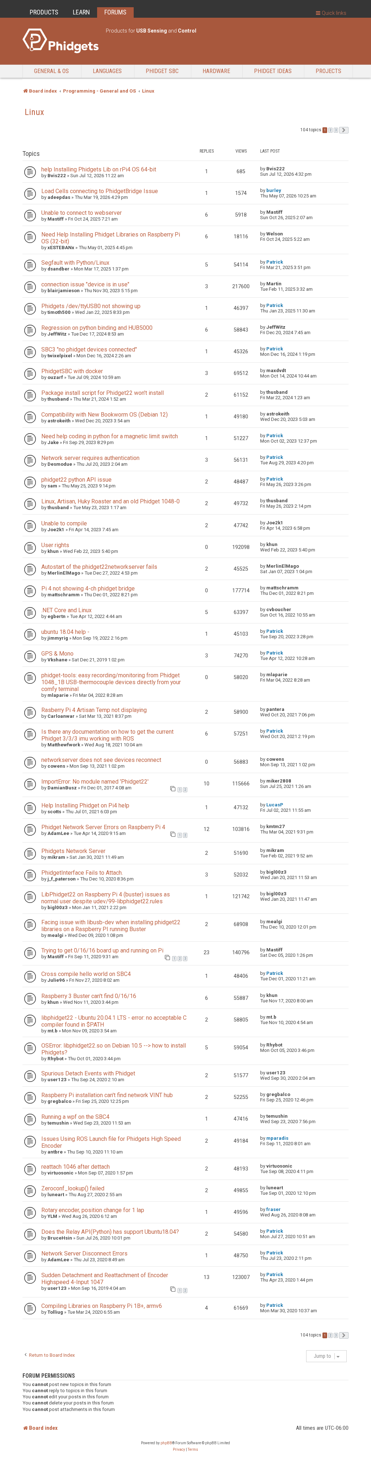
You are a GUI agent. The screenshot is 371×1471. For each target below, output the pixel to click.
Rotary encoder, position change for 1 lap (92, 1210)
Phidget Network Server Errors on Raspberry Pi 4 (103, 827)
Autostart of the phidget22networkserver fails (99, 566)
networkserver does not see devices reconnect (101, 759)
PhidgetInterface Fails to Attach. (82, 872)
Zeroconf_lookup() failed (72, 1188)
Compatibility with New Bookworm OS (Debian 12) (104, 414)
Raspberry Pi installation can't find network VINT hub (107, 1095)
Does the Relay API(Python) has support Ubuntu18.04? (110, 1231)
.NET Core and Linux (66, 610)
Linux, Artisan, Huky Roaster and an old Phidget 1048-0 (110, 501)
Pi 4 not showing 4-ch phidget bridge (88, 588)
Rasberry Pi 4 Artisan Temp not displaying (94, 710)
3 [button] (336, 130)
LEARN (81, 12)
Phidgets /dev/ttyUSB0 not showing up (91, 306)
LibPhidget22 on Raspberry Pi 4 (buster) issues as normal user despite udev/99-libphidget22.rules (105, 898)
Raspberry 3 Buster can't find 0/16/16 (88, 996)
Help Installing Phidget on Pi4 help (85, 805)
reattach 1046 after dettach (75, 1166)
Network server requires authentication (90, 458)
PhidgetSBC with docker (72, 371)
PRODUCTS (44, 12)
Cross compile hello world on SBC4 (86, 974)
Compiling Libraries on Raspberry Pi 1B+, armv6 (101, 1305)
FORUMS (115, 12)
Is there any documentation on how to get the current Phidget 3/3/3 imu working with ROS (107, 735)
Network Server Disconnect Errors (84, 1253)
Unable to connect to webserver (81, 212)
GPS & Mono (57, 653)
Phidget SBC (162, 71)
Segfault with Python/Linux (75, 262)
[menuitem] (179, 1449)
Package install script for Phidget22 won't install (102, 392)
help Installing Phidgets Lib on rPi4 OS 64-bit (98, 169)
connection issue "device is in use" (85, 284)
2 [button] (330, 130)
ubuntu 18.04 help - (65, 631)
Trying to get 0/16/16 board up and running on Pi (102, 950)
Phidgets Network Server (73, 851)
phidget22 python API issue (76, 479)
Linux (34, 112)
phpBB (166, 1443)
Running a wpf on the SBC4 (75, 1116)
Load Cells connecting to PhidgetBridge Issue (99, 191)
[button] (344, 130)
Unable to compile (64, 523)
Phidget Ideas (273, 71)
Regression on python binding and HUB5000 (97, 327)
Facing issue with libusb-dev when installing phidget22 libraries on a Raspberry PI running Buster (110, 926)
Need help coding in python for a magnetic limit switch (109, 436)
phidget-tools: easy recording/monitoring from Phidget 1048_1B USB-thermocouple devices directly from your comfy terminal (111, 682)
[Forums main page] (60, 41)
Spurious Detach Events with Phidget (88, 1073)
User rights (55, 545)
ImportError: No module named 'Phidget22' (95, 781)
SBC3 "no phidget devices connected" (89, 349)
